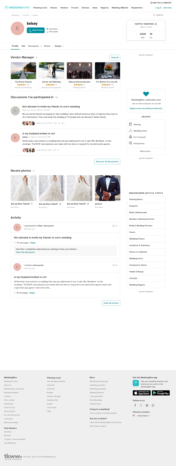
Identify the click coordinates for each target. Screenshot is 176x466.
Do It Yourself (140, 137)
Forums (75, 7)
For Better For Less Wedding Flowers (107, 82)
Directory (7, 432)
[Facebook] (135, 405)
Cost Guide (51, 407)
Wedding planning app (99, 381)
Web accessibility (11, 422)
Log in (158, 7)
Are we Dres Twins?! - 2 (50, 204)
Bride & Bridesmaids (138, 212)
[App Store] (142, 395)
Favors (132, 232)
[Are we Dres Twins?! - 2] (52, 188)
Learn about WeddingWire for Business (106, 422)
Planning (137, 124)
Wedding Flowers (137, 239)
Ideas (95, 7)
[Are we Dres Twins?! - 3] (80, 188)
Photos (47, 46)
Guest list (51, 389)
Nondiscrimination (11, 392)
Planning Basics (136, 199)
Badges (58, 46)
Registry (105, 7)
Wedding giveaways (98, 389)
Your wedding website (56, 381)
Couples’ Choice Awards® (14, 439)
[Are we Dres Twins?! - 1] (23, 188)
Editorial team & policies (14, 389)
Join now (167, 7)
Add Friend (37, 30)
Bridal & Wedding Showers (140, 225)
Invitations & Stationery (139, 245)
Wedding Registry (137, 285)
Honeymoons (95, 404)
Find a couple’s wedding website (103, 413)
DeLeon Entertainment (79, 82)
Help (49, 411)
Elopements (137, 7)
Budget (50, 392)
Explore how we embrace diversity (146, 108)
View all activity (111, 303)
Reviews (7, 435)
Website (120, 7)
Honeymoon (139, 143)
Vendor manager (54, 396)
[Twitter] (141, 405)
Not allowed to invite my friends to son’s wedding (51, 106)
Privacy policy (9, 411)
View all (115, 57)
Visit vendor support (98, 426)
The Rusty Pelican (23, 82)
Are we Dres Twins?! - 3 (78, 204)
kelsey (25, 137)
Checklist (51, 385)
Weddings (15, 15)
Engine (50, 404)
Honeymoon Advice (138, 265)
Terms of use (9, 407)
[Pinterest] (147, 405)
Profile (15, 46)
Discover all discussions (107, 161)
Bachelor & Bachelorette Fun (141, 219)
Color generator (96, 396)
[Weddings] (17, 8)
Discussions (33, 46)
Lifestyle (133, 278)
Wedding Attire (140, 131)
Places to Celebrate (138, 252)
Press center (9, 400)
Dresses (85, 7)
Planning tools (40, 7)
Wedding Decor (136, 258)
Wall (23, 46)
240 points (53, 32)
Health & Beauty (136, 271)
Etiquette (133, 206)
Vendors (64, 7)
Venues (53, 7)
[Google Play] (161, 395)
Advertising (8, 404)
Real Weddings (96, 400)
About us (7, 385)
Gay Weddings (10, 443)
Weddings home (10, 381)
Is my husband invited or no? (38, 133)
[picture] (108, 188)
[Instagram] (152, 405)
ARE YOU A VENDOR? (162, 3)
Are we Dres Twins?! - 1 (21, 204)
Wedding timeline (97, 392)
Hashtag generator (97, 385)
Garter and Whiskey (51, 82)
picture (98, 204)
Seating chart (52, 400)
